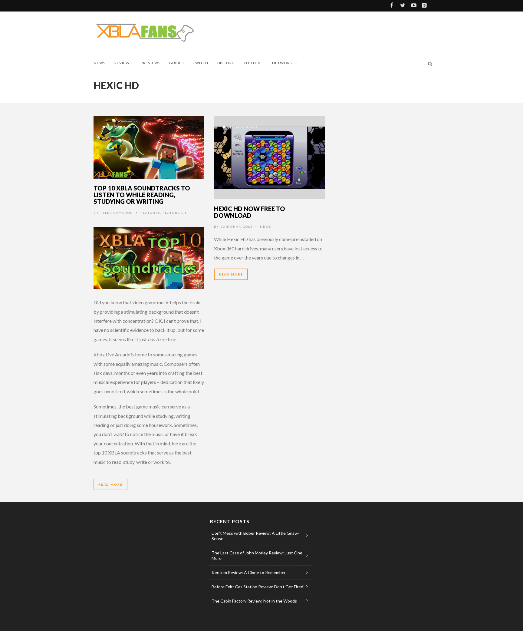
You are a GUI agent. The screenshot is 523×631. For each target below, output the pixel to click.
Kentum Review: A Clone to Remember (249, 572)
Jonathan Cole (237, 226)
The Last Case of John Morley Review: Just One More (257, 555)
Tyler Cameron (116, 212)
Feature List (176, 212)
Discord (226, 63)
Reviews (123, 63)
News (99, 63)
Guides (176, 63)
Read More (110, 484)
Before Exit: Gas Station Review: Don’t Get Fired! (258, 586)
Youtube (253, 63)
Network (282, 63)
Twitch (200, 63)
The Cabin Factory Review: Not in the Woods (254, 600)
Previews (150, 63)
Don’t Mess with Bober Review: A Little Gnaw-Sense (255, 535)
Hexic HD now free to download (249, 212)
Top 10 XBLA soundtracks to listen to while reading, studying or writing (142, 194)
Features (150, 212)
